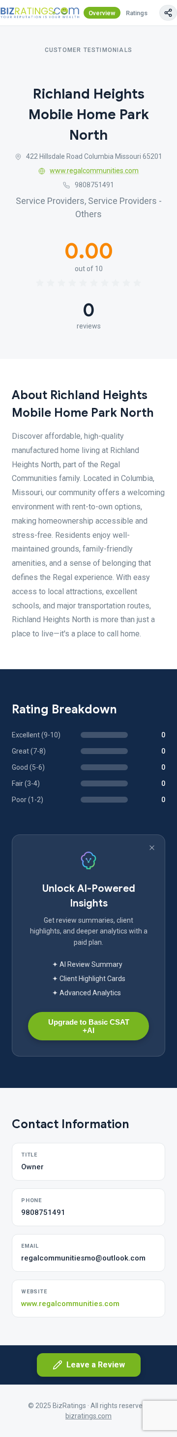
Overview (102, 13)
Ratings (137, 13)
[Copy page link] (168, 13)
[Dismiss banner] (152, 848)
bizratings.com (88, 1416)
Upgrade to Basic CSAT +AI (88, 1026)
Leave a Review (95, 1364)
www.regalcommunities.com (94, 171)
